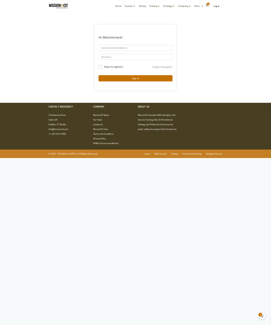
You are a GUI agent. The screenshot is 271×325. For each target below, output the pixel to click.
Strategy (167, 6)
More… (197, 6)
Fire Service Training (191, 153)
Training (153, 6)
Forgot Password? (162, 67)
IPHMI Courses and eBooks (106, 143)
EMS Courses (161, 153)
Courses (128, 6)
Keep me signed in (113, 67)
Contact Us (98, 124)
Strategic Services (214, 153)
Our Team (97, 119)
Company (183, 6)
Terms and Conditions (103, 133)
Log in (216, 6)
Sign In (135, 78)
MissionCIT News (101, 115)
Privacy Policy (99, 138)
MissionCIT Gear (100, 129)
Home (118, 6)
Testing (142, 6)
